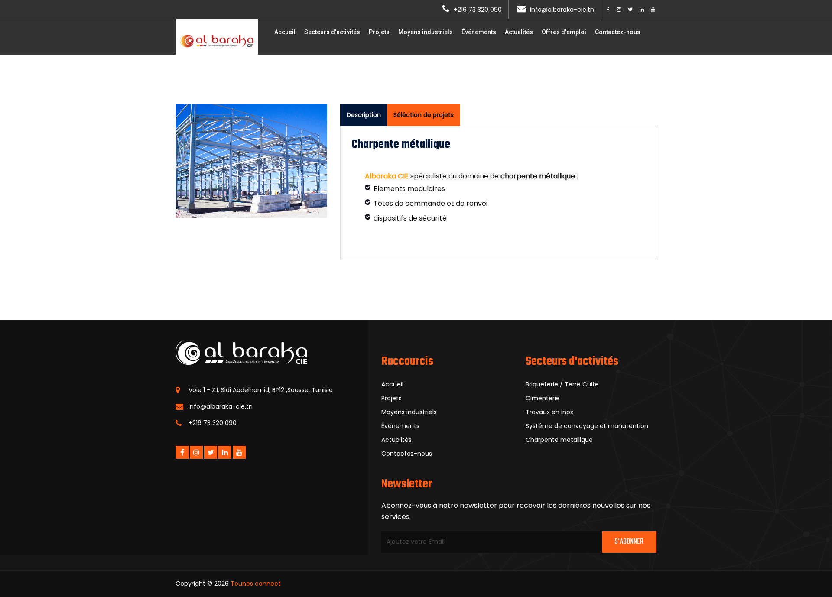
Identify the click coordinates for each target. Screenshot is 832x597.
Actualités (519, 32)
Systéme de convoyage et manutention (587, 426)
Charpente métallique (559, 439)
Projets (379, 32)
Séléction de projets (423, 114)
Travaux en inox (549, 412)
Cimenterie (543, 398)
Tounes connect (256, 583)
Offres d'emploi (564, 32)
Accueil (285, 32)
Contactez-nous (617, 32)
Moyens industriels (425, 32)
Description (364, 114)
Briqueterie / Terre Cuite (562, 384)
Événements (479, 32)
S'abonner (629, 541)
